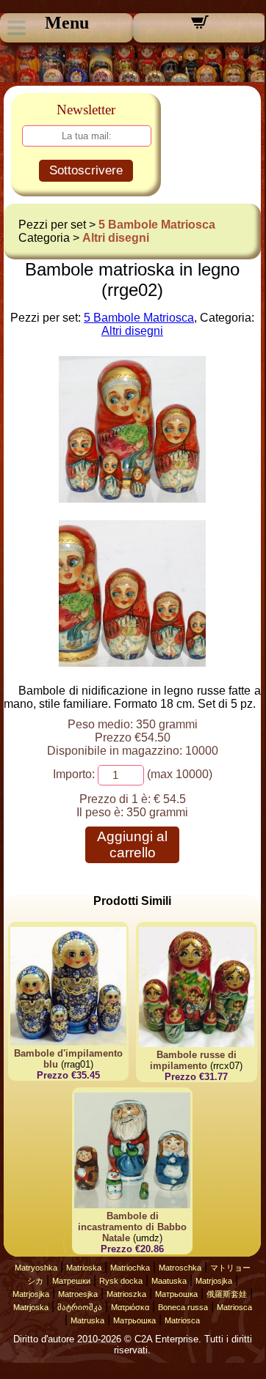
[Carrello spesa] (200, 27)
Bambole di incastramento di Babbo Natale (132, 1226)
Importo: (74, 774)
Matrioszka (126, 1294)
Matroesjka (78, 1294)
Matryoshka (36, 1267)
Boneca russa (183, 1307)
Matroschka (180, 1267)
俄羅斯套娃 (226, 1294)
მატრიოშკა (79, 1307)
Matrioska (83, 1267)
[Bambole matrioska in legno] (132, 498)
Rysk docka (121, 1280)
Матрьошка (176, 1294)
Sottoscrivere (86, 170)
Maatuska (169, 1280)
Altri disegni (115, 238)
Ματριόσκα (130, 1307)
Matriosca (234, 1307)
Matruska (87, 1320)
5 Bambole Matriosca (156, 224)
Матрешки (71, 1280)
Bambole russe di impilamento (193, 1060)
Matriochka (130, 1267)
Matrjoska (30, 1307)
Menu (67, 22)
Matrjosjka (213, 1280)
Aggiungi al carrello (132, 844)
